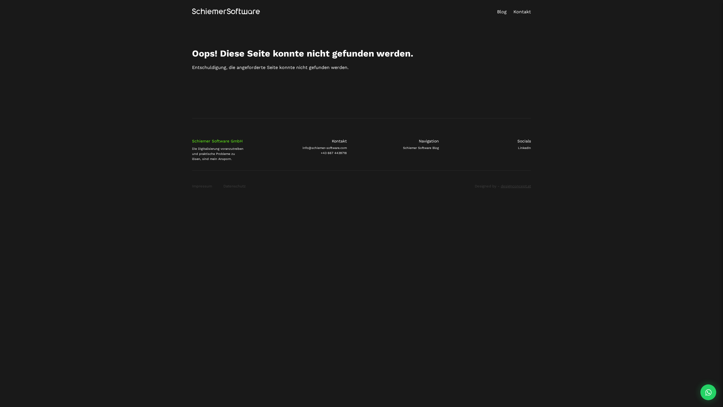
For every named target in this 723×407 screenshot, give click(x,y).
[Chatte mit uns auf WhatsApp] (708, 392)
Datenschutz (234, 186)
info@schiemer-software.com (324, 148)
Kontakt (522, 11)
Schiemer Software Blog (421, 148)
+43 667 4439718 (334, 153)
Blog (502, 11)
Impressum (202, 186)
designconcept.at (516, 186)
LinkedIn (524, 148)
